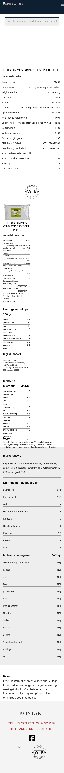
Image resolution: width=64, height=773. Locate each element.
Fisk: (5, 404)
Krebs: (6, 398)
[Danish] (49, 4)
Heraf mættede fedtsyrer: (10, 330)
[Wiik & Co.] (16, 4)
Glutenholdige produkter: (10, 393)
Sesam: (6, 427)
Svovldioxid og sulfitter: (10, 431)
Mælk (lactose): (10, 414)
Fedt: (5, 326)
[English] (57, 4)
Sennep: (6, 423)
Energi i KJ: (8, 319)
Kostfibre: (8, 342)
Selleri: (6, 420)
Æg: (4, 401)
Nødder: (6, 417)
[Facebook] (32, 738)
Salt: (5, 348)
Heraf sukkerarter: (12, 339)
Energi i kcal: (9, 323)
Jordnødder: (9, 407)
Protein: (7, 345)
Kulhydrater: (9, 335)
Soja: (5, 410)
